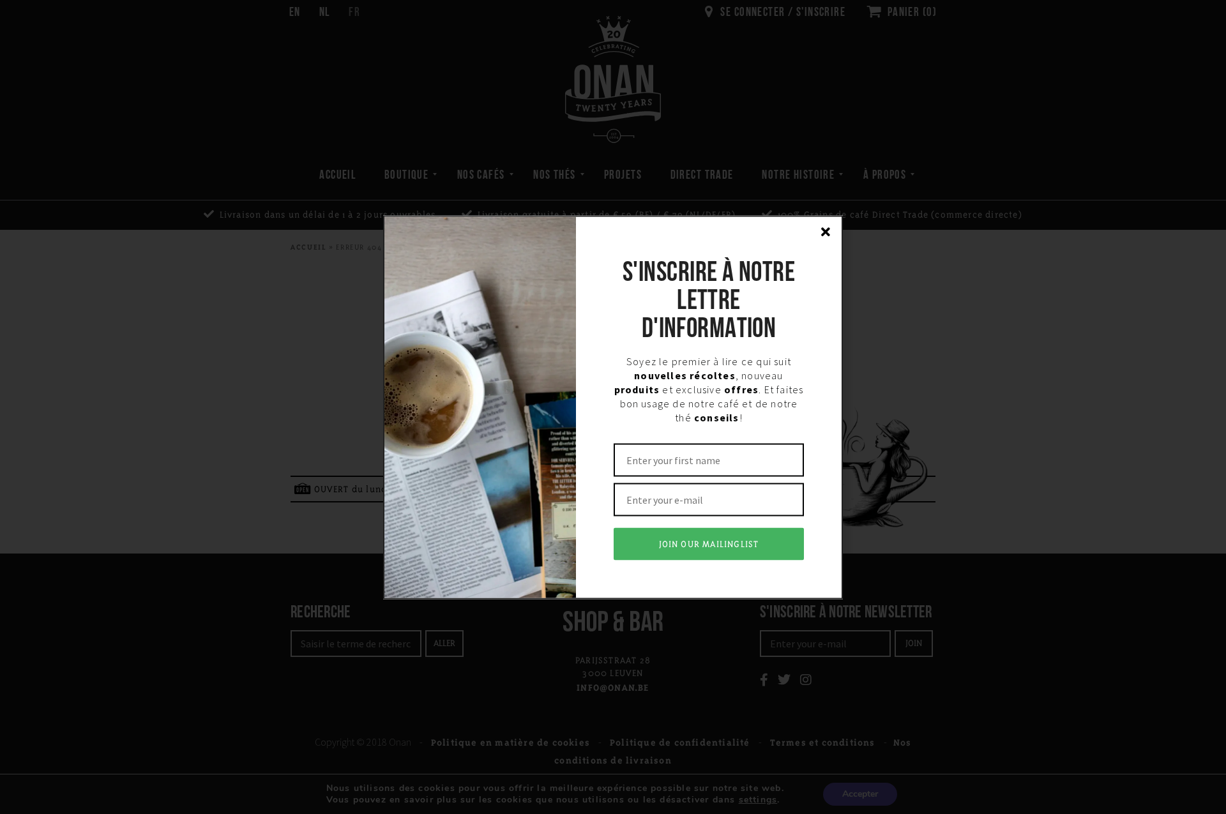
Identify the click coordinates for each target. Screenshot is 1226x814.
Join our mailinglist (709, 543)
